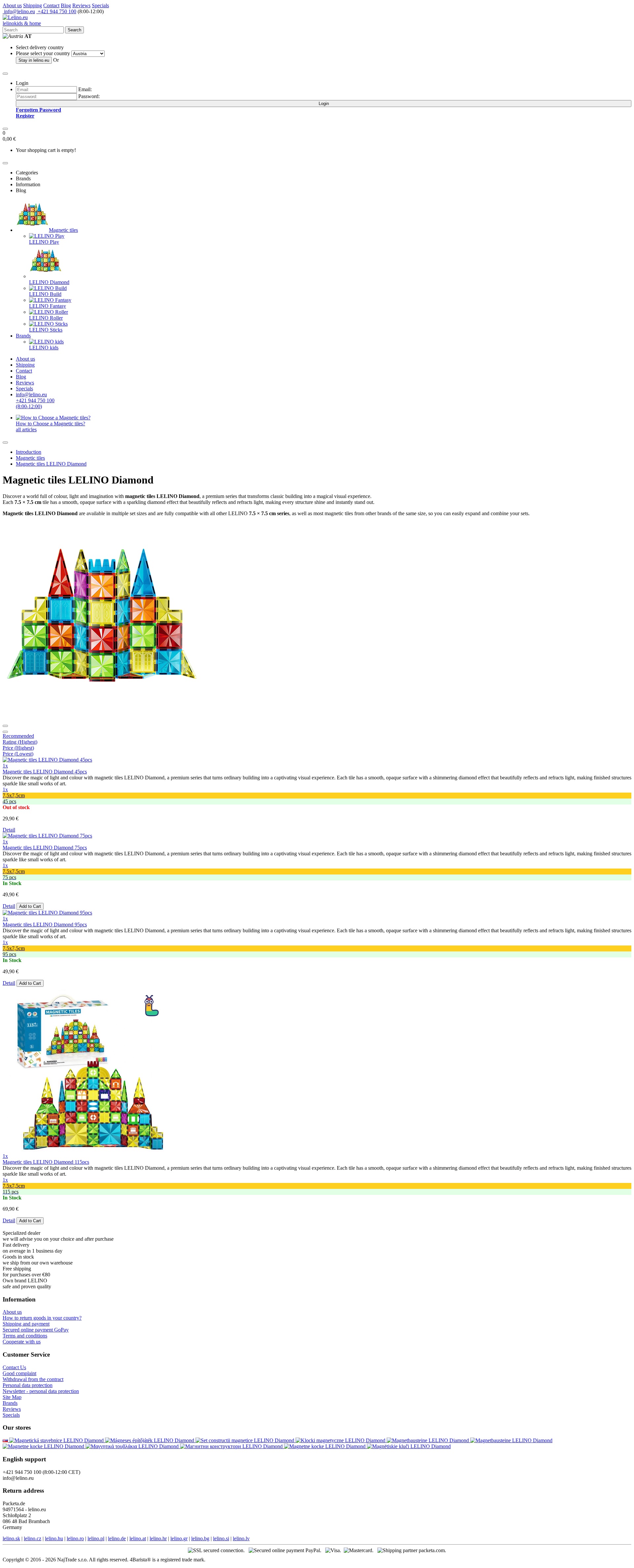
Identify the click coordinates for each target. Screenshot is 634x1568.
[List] (5, 726)
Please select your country (43, 53)
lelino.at (137, 1538)
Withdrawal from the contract (33, 1379)
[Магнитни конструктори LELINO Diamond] (232, 1446)
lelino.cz (32, 1538)
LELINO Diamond (49, 282)
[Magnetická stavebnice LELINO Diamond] (6, 1440)
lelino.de (117, 1538)
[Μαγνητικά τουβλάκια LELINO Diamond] (133, 1446)
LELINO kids (43, 347)
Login (324, 103)
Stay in (33, 60)
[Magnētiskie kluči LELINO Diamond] (409, 1446)
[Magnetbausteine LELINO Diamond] (428, 1440)
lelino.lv (241, 1538)
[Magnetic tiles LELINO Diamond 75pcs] (47, 835)
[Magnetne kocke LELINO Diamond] (44, 1446)
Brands (23, 336)
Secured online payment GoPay (36, 1330)
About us (12, 5)
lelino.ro (75, 1538)
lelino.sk (11, 1538)
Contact (51, 5)
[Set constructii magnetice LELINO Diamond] (245, 1440)
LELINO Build (45, 294)
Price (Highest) (18, 748)
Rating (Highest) (20, 742)
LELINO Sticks (45, 330)
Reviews (81, 5)
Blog (66, 5)
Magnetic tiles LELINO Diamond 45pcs (45, 771)
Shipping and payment (26, 1324)
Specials (100, 5)
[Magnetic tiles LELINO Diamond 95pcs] (47, 912)
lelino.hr (158, 1538)
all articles (26, 429)
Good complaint (19, 1373)
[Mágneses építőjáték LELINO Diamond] (150, 1440)
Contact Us (14, 1367)
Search (74, 29)
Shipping (32, 5)
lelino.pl (96, 1538)
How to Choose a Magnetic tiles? (50, 423)
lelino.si (221, 1538)
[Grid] (5, 732)
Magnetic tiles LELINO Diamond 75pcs (45, 847)
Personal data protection (28, 1385)
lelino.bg (200, 1538)
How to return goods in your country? (42, 1318)
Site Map (12, 1397)
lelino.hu (54, 1538)
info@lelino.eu (19, 11)
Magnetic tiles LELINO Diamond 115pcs (46, 1162)
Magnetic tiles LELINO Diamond (51, 464)
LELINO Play (44, 242)
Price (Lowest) (18, 754)
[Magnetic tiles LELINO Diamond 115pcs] (85, 1150)
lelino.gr (179, 1538)
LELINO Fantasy (47, 306)
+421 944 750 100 (56, 11)
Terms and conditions (25, 1335)
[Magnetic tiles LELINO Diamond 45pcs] (47, 760)
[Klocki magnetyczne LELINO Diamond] (341, 1440)
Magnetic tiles (63, 230)
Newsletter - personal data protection (41, 1391)
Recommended (18, 736)
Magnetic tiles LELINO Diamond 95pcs (45, 924)
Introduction (28, 452)
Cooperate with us (22, 1341)
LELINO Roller (46, 318)
